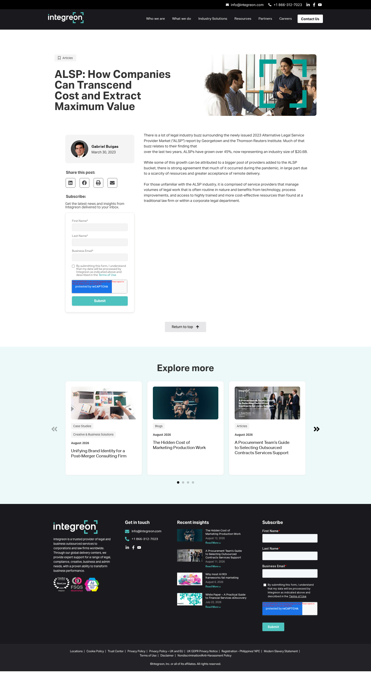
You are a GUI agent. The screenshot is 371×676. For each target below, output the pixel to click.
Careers (285, 19)
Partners (265, 19)
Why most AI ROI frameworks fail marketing (222, 576)
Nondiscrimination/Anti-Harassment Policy (204, 655)
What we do (181, 19)
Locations (76, 651)
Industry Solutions (212, 19)
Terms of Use (107, 275)
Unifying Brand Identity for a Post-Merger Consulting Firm (98, 453)
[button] (70, 183)
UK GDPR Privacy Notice (202, 651)
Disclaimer (167, 655)
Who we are (155, 19)
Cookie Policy (95, 651)
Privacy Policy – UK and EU (166, 651)
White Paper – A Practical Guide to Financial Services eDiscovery (225, 596)
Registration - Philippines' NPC (241, 651)
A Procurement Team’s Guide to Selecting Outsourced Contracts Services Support (262, 447)
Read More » (213, 542)
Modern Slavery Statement (281, 651)
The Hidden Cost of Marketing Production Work (179, 445)
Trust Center (116, 651)
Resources (242, 19)
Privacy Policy (136, 651)
